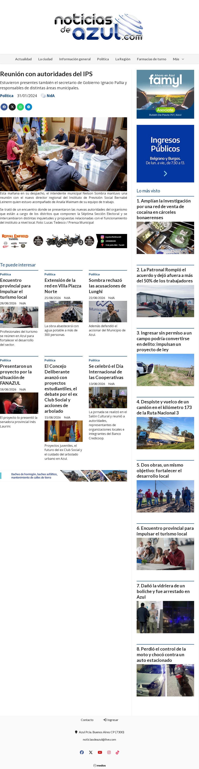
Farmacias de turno (151, 59)
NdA (51, 96)
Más (176, 59)
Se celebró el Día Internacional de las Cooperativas (106, 371)
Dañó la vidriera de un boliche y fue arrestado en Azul (163, 591)
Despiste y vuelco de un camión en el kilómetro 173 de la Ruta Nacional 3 (164, 407)
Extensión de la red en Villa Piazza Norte (63, 285)
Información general (75, 59)
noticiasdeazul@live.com (99, 739)
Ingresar (112, 720)
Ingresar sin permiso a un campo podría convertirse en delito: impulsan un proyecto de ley (164, 341)
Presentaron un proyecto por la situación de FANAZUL (16, 374)
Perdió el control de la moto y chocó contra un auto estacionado (161, 654)
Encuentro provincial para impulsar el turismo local (15, 288)
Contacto (87, 720)
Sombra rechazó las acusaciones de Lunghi (107, 285)
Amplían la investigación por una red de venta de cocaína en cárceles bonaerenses (164, 209)
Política (103, 59)
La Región (122, 59)
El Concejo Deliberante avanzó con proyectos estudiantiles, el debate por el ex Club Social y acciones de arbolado (61, 388)
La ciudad (45, 59)
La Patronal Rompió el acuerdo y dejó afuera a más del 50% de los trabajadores (165, 275)
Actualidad (23, 59)
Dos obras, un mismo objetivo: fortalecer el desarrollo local (160, 470)
